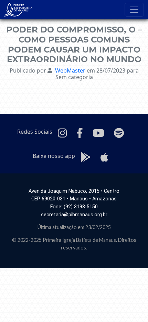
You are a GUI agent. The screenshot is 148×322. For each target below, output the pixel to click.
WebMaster (70, 70)
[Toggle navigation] (134, 10)
